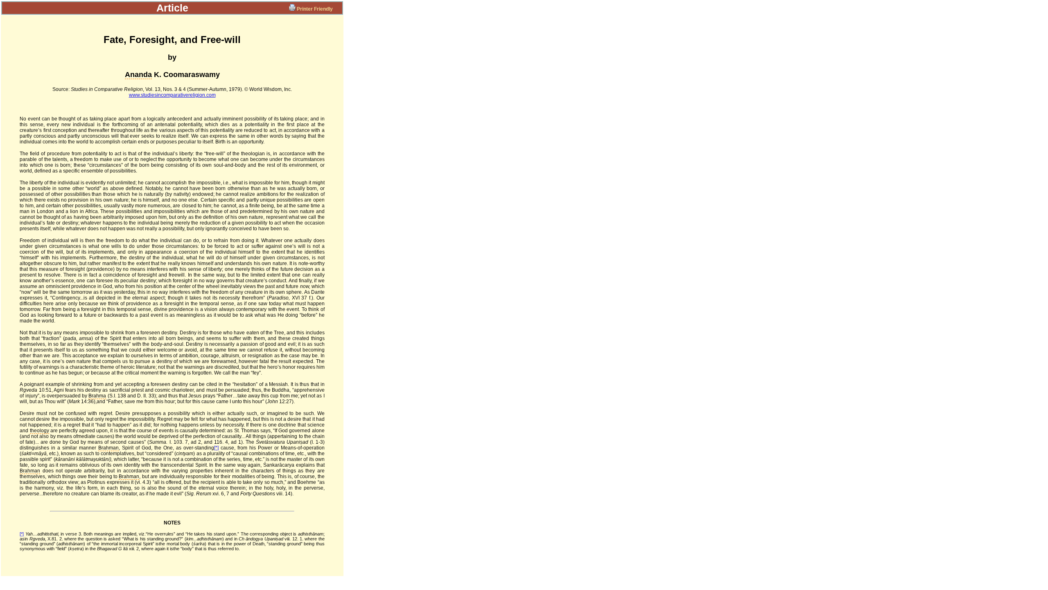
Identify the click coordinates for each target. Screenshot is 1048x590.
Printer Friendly (315, 9)
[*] (216, 448)
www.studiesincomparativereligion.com (172, 95)
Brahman (108, 448)
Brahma (97, 396)
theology (39, 430)
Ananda (138, 74)
